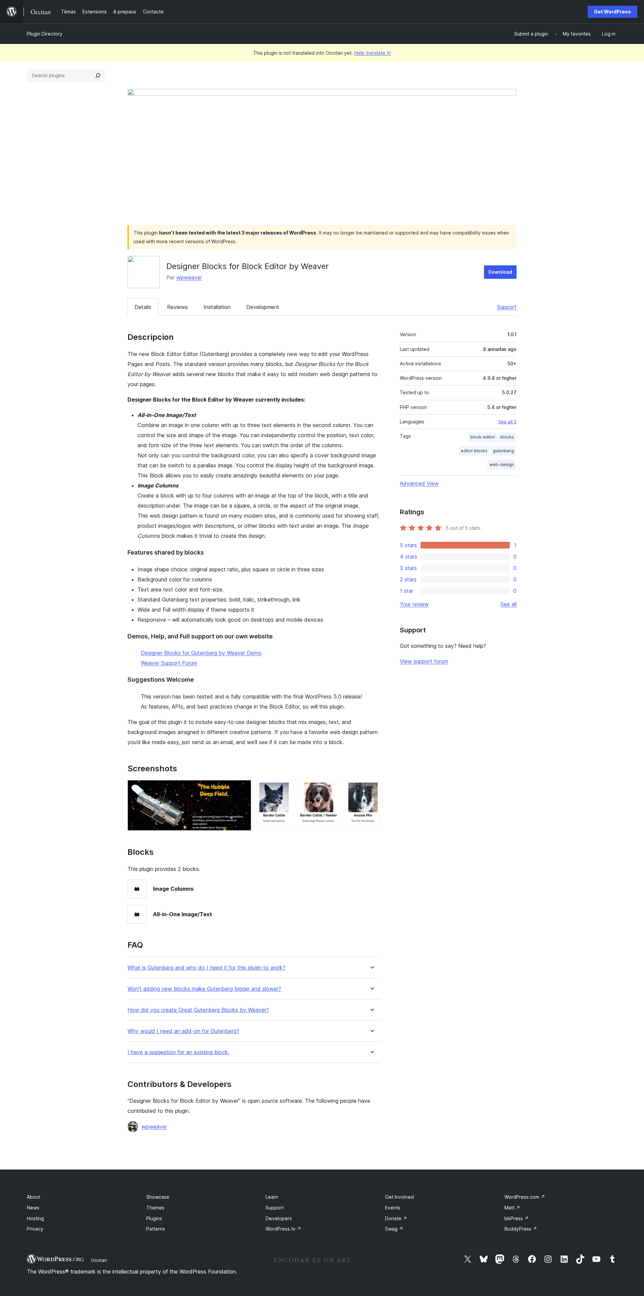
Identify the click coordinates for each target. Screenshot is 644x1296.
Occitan (99, 1260)
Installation (217, 307)
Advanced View (419, 483)
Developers (279, 1218)
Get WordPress (612, 11)
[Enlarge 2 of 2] (371, 789)
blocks (507, 436)
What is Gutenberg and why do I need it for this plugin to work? (206, 968)
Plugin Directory (44, 34)
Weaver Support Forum (169, 663)
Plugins (154, 1218)
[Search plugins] (98, 75)
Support (507, 307)
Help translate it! (372, 53)
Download (500, 272)
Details (143, 307)
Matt (512, 1207)
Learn (272, 1197)
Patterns (155, 1229)
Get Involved (399, 1197)
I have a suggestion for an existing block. (178, 1052)
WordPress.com (524, 1197)
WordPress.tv (283, 1229)
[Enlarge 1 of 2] (242, 789)
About (33, 1197)
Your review (414, 604)
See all (508, 604)
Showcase (157, 1197)
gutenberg (503, 450)
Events (392, 1207)
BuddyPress (520, 1229)
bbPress (516, 1218)
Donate (396, 1218)
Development (262, 307)
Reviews (177, 307)
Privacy (35, 1229)
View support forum (424, 661)
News (33, 1207)
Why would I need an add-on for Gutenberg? (183, 1031)
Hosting (35, 1218)
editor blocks (474, 450)
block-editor (482, 436)
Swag (394, 1229)
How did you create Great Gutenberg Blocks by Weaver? (198, 1010)
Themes (155, 1207)
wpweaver (189, 277)
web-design (501, 464)
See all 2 (507, 421)
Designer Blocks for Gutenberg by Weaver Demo (201, 653)
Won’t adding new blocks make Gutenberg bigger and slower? (204, 989)
